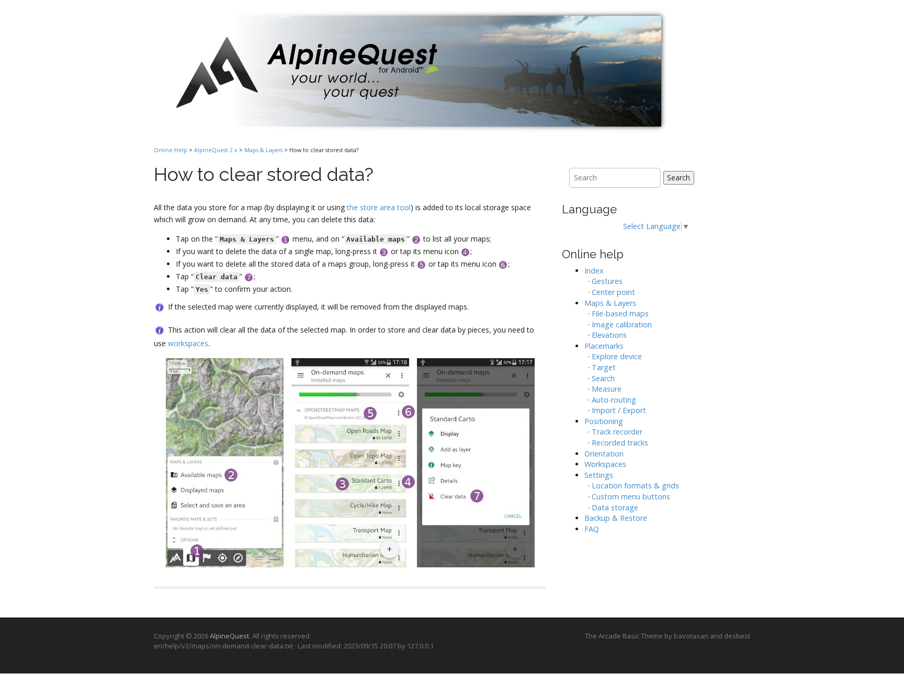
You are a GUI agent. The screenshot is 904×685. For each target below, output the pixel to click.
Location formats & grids (635, 485)
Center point (613, 292)
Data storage (615, 507)
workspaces (188, 343)
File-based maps (620, 313)
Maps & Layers (263, 150)
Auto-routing (614, 400)
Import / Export (619, 410)
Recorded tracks (620, 443)
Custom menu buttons (631, 496)
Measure (607, 389)
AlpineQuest (229, 636)
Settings (598, 475)
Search (678, 177)
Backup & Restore (615, 518)
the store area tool (379, 207)
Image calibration (622, 324)
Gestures (607, 281)
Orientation (604, 454)
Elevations (609, 335)
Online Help (170, 150)
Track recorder (617, 432)
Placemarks (604, 346)
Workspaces (605, 464)
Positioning (603, 421)
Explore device (617, 356)
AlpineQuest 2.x (216, 150)
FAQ (591, 529)
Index (594, 271)
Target (604, 367)
